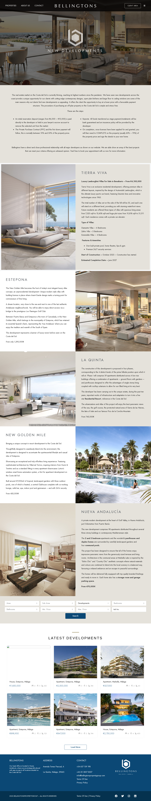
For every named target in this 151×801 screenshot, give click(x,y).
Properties (10, 5)
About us (25, 5)
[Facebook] (116, 796)
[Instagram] (129, 796)
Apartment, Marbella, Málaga (114, 681)
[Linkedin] (135, 796)
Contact (39, 5)
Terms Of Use (82, 779)
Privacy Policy (82, 782)
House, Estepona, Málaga (19, 681)
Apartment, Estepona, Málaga (68, 681)
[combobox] (22, 603)
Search (75, 616)
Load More (75, 747)
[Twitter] (122, 796)
